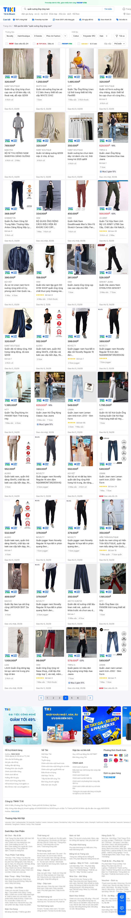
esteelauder (21, 822)
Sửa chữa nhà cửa (80, 881)
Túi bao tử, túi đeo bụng (57, 911)
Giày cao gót (42, 873)
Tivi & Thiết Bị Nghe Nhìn (115, 854)
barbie (38, 822)
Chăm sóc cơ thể (16, 894)
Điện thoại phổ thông (16, 881)
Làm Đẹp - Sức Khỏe (14, 887)
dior (13, 822)
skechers (80, 822)
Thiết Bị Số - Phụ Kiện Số (112, 861)
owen (44, 822)
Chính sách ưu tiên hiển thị (82, 778)
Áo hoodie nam (47, 858)
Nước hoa (13, 903)
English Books (114, 912)
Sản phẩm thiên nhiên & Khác (18, 897)
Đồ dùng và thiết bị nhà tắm (84, 885)
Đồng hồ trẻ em (93, 859)
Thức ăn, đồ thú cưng (16, 870)
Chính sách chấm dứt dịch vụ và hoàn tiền (86, 787)
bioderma (63, 822)
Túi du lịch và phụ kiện (82, 838)
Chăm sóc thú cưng (76, 898)
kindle (106, 822)
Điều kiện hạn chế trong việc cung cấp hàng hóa (87, 771)
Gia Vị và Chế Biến (80, 903)
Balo (71, 838)
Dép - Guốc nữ (53, 873)
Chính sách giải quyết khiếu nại (52, 769)
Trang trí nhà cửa (75, 879)
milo (73, 822)
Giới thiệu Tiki (46, 754)
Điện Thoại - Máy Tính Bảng (17, 876)
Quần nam (51, 854)
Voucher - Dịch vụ (110, 880)
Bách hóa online (113, 848)
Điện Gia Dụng (11, 909)
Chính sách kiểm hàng (13, 771)
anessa (126, 822)
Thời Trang (121, 838)
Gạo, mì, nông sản (17, 864)
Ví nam (39, 909)
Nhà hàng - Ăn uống (114, 887)
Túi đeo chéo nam (50, 909)
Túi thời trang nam (45, 906)
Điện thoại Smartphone (13, 879)
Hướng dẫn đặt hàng (12, 765)
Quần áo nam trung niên (50, 864)
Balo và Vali (74, 835)
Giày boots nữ (46, 877)
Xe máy (108, 901)
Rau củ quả (13, 860)
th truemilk (31, 822)
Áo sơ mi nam (52, 856)
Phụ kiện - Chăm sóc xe (110, 898)
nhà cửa (62, 14)
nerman (113, 822)
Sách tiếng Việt (107, 910)
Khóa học (121, 883)
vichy (28, 824)
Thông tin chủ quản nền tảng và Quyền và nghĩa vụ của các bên (87, 792)
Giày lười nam (42, 886)
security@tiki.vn (23, 787)
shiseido (8, 824)
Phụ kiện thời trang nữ (77, 847)
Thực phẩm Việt (24, 860)
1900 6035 (15, 811)
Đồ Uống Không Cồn (82, 907)
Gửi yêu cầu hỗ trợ (11, 762)
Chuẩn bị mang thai (17, 850)
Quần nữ (53, 838)
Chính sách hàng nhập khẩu (15, 781)
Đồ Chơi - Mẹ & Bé (13, 835)
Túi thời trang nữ (44, 897)
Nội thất (80, 883)
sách (69, 14)
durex (56, 822)
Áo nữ (39, 838)
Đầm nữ (45, 838)
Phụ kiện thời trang (77, 845)
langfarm (16, 824)
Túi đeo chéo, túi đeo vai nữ (47, 900)
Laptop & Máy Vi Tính (119, 850)
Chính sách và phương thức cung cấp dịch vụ (86, 782)
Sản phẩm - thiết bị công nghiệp (116, 852)
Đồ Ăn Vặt (77, 905)
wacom (120, 822)
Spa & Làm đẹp (117, 885)
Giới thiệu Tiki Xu (47, 776)
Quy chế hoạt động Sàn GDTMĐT (85, 754)
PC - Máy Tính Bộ (79, 872)
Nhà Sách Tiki (108, 907)
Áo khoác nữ (54, 840)
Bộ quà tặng (80, 909)
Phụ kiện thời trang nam (83, 848)
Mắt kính (89, 847)
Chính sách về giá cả (80, 767)
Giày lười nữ (56, 877)
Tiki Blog (44, 757)
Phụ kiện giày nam (48, 890)
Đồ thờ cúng (78, 889)
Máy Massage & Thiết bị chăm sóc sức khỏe (19, 895)
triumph (92, 822)
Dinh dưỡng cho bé (16, 844)
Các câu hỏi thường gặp (13, 759)
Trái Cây (8, 858)
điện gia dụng (27, 14)
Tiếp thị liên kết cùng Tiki (50, 779)
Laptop (90, 872)
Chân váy (52, 842)
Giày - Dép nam (44, 883)
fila (33, 824)
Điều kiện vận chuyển (49, 785)
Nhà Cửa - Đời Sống (78, 876)
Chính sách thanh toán (81, 775)
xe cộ (37, 14)
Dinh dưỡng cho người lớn (18, 846)
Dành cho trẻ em (16, 868)
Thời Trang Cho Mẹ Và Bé (14, 838)
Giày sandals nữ (50, 875)
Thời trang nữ (43, 835)
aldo (86, 822)
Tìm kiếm (108, 9)
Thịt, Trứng (16, 858)
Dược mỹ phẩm (25, 905)
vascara (8, 822)
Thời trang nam (44, 851)
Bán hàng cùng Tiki (80, 757)
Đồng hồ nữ (82, 857)
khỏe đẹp (53, 14)
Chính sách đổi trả (11, 775)
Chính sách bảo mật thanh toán (52, 763)
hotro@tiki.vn (24, 784)
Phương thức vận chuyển (14, 768)
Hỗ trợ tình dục (23, 903)
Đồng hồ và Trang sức (79, 854)
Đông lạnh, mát (20, 862)
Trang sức (73, 857)
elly (69, 822)
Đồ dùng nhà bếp (11, 912)
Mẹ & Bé (116, 846)
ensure (50, 822)
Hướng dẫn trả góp (12, 778)
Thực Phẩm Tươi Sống (14, 855)
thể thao (76, 14)
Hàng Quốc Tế (108, 835)
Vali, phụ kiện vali (92, 840)
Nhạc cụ (87, 889)
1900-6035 (15, 754)
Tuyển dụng (45, 760)
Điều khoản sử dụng (48, 772)
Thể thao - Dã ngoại (112, 842)
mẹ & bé (44, 14)
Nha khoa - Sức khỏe (115, 889)
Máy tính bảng (15, 883)
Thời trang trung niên (49, 846)
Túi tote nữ (51, 902)
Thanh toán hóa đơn (109, 883)
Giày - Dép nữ (43, 870)
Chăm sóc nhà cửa (19, 872)
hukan (23, 824)
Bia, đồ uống (13, 866)
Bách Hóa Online (76, 896)
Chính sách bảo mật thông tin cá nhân (55, 766)
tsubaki (38, 824)
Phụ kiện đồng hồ (80, 859)
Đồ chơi (28, 838)
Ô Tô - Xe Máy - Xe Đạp (112, 896)
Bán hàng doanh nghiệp (50, 782)
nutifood (100, 822)
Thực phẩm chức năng (17, 892)
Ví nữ (61, 900)
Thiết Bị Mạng (82, 870)
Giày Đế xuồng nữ (51, 879)
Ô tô (114, 901)
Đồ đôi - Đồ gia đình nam (54, 860)
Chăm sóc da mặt (11, 890)
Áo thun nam (41, 854)
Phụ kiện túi (60, 902)
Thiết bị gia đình (25, 912)
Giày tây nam (53, 886)
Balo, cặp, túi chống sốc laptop (84, 839)
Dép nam (48, 888)
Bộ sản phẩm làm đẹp (18, 904)
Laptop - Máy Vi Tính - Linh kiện (83, 863)
